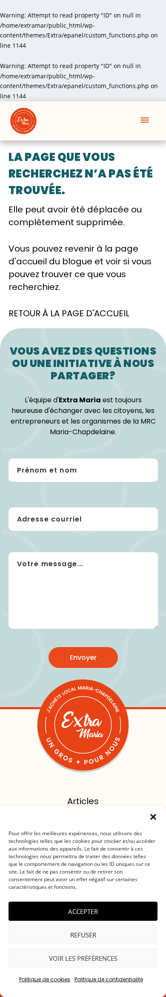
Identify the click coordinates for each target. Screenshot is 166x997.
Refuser (83, 935)
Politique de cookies (44, 979)
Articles (83, 801)
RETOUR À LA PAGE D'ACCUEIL (69, 313)
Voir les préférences (83, 958)
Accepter (83, 911)
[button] (153, 817)
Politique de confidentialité (108, 979)
